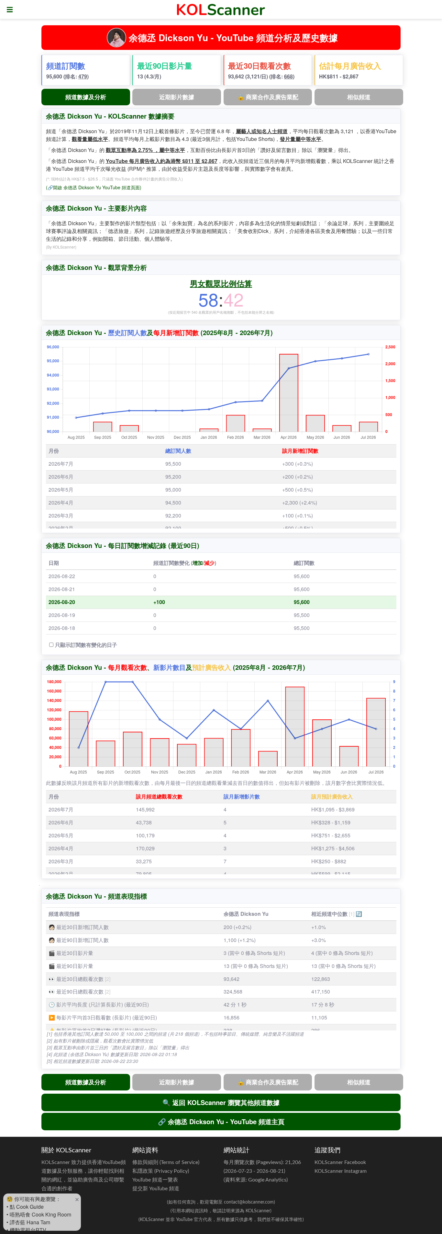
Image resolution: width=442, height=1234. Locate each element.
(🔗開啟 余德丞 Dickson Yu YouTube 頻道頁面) (93, 187)
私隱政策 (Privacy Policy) (160, 1171)
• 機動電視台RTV (26, 1230)
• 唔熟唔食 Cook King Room (38, 1214)
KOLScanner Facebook (340, 1162)
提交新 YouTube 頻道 (155, 1188)
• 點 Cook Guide (25, 1206)
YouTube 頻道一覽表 (155, 1179)
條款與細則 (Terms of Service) (165, 1162)
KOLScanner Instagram (341, 1171)
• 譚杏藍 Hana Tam (28, 1222)
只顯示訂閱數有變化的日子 (86, 644)
